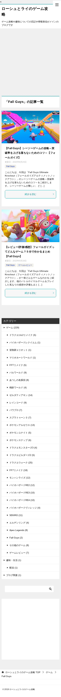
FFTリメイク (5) (18, 365)
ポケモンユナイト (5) (20, 432)
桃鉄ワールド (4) (18, 387)
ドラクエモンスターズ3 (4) (23, 447)
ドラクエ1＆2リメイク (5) (22, 335)
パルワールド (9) (18, 372)
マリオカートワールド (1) (22, 357)
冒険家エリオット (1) (20, 350)
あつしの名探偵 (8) (19, 380)
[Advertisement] (30, 60)
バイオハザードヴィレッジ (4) (24, 507)
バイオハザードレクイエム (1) (24, 342)
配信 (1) (13, 567)
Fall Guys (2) (16, 537)
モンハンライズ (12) (19, 477)
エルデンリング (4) (19, 522)
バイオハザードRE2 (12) (22, 485)
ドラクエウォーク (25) (21, 462)
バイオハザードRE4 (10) (22, 500)
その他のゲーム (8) (19, 545)
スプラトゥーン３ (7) (20, 417)
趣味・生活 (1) (13, 560)
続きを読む (30, 194)
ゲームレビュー (25, 265)
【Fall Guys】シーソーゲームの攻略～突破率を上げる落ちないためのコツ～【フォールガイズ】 (30, 153)
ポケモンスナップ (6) (20, 440)
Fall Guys (10, 166)
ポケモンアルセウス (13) (22, 425)
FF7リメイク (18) (18, 470)
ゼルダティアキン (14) (21, 395)
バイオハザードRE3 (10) (22, 492)
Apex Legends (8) (18, 530)
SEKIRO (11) (16, 515)
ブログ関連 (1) (13, 575)
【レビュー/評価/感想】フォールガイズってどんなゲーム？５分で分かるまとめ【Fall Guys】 (29, 252)
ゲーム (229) (12, 327)
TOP (22, 672)
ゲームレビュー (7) (19, 552)
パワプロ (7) (15, 410)
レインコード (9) (18, 402)
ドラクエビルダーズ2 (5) (22, 455)
